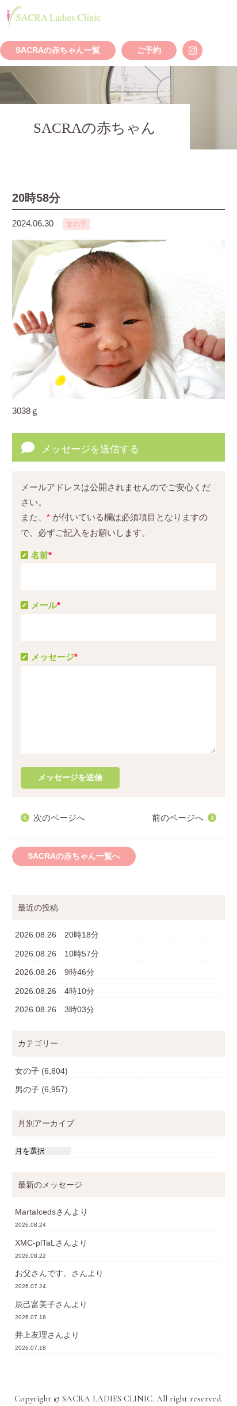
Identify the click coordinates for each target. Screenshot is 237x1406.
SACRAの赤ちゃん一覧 (58, 50)
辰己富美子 (35, 1304)
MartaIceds (35, 1211)
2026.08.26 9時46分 (54, 972)
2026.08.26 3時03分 (54, 1009)
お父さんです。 (43, 1273)
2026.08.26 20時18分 (57, 934)
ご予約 (149, 50)
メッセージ (54, 657)
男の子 (27, 1089)
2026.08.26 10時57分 (57, 953)
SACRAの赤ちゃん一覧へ (74, 856)
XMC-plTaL (35, 1242)
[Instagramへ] (192, 50)
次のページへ (59, 818)
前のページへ (178, 818)
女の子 (27, 1070)
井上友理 (31, 1334)
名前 (41, 555)
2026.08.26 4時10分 (54, 991)
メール (45, 605)
